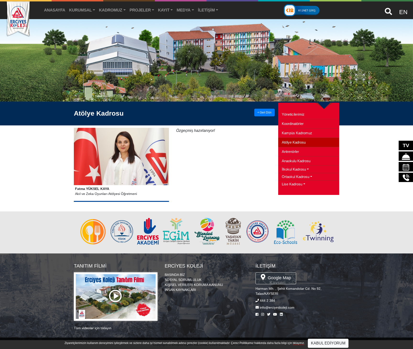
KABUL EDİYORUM (328, 343)
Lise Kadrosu (292, 184)
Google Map (278, 277)
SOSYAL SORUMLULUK (183, 280)
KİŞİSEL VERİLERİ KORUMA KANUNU (194, 285)
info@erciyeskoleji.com (277, 307)
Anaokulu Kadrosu (296, 161)
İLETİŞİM (206, 10)
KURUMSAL (80, 10)
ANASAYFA (54, 10)
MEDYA (183, 10)
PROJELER (140, 10)
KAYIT (163, 10)
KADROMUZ (110, 10)
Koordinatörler (293, 124)
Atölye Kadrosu (294, 142)
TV (406, 145)
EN (403, 12)
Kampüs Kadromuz (297, 133)
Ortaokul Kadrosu (295, 177)
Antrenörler (290, 152)
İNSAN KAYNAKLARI (180, 290)
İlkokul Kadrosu (294, 169)
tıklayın (106, 328)
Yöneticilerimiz (293, 114)
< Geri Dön (264, 112)
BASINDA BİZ (175, 275)
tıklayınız (298, 343)
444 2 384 (267, 300)
